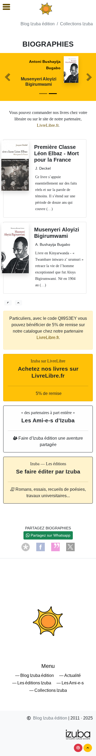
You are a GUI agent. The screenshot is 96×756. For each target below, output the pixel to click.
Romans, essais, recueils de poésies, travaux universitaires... (50, 492)
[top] (18, 302)
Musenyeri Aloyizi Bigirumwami (38, 81)
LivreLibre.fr (47, 125)
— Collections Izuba (48, 690)
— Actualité (70, 675)
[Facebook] (40, 546)
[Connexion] (78, 748)
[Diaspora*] (26, 546)
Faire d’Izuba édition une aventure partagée (50, 441)
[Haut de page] (87, 748)
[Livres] (8, 302)
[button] (7, 77)
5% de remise (48, 393)
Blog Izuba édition (38, 24)
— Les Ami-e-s (70, 683)
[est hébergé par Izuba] (78, 734)
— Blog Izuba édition (34, 675)
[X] (70, 546)
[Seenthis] (55, 546)
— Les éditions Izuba (31, 683)
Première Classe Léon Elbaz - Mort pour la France (56, 153)
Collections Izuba (76, 24)
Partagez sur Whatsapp (50, 535)
